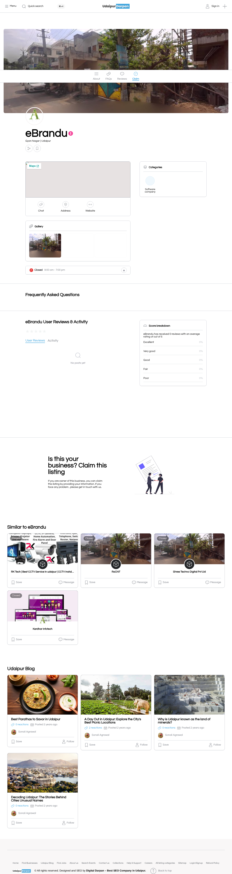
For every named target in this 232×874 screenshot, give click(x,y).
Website (90, 211)
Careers (148, 863)
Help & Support (134, 863)
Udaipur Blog (47, 863)
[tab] (35, 341)
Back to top (165, 870)
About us (74, 863)
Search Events (89, 863)
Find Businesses (30, 863)
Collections (118, 863)
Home (15, 863)
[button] (224, 6)
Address (66, 211)
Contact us (104, 863)
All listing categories (165, 863)
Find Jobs (61, 863)
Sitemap (182, 863)
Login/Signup (196, 863)
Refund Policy (212, 863)
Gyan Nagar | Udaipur (38, 141)
